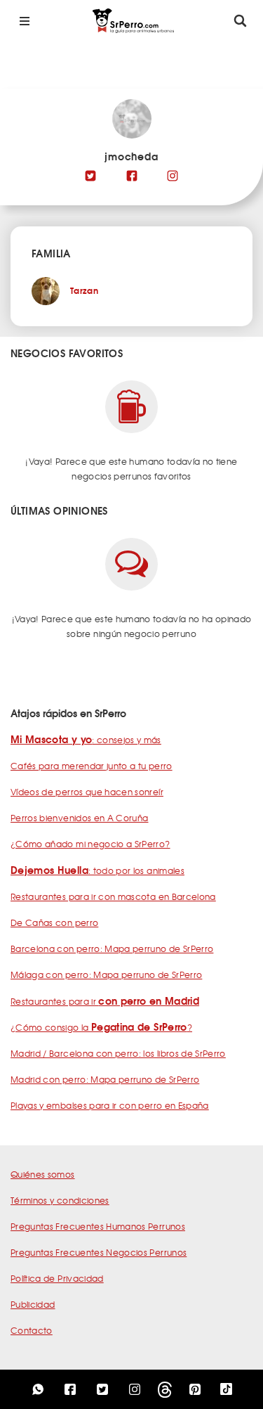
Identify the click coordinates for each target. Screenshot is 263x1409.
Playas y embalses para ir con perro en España (110, 1105)
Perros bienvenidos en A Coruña (80, 817)
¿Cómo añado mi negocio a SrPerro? (90, 843)
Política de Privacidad (57, 1278)
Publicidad (33, 1304)
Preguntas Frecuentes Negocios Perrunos (99, 1252)
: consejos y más (86, 739)
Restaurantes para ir (105, 1001)
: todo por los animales (97, 870)
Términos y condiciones (60, 1200)
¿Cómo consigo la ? (101, 1027)
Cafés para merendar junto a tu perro (92, 765)
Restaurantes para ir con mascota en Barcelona (113, 896)
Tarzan (84, 290)
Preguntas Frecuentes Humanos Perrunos (98, 1226)
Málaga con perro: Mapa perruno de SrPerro (106, 974)
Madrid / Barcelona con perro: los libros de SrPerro (118, 1053)
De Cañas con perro (54, 922)
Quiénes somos (43, 1174)
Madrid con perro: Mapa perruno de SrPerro (105, 1079)
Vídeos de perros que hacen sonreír (87, 791)
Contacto (32, 1330)
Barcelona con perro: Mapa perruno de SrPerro (112, 948)
